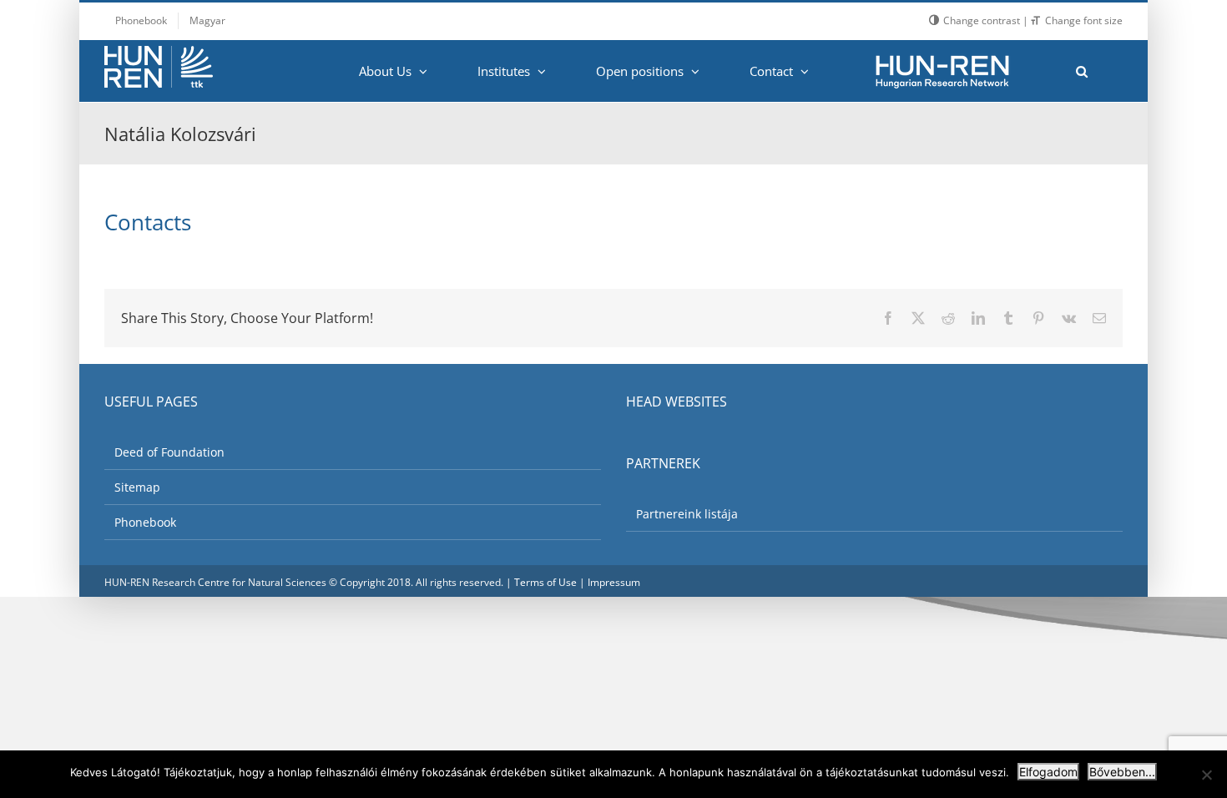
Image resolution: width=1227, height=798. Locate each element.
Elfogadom (1048, 772)
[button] (1081, 71)
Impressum (614, 582)
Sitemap (137, 487)
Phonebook (145, 522)
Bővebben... (1122, 772)
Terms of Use (545, 582)
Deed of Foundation (169, 452)
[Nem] (1206, 774)
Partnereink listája (687, 514)
